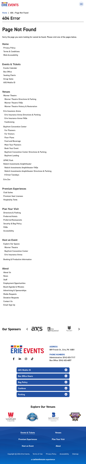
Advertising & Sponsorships (14, 290)
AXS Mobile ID (9, 82)
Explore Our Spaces (11, 244)
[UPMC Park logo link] (75, 417)
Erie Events (10, 4)
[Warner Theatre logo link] (11, 417)
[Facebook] (13, 358)
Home (4, 13)
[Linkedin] (19, 358)
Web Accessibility (10, 55)
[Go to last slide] (27, 329)
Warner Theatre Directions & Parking (20, 99)
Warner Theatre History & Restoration (20, 106)
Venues (6, 91)
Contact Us (7, 301)
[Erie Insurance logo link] (53, 329)
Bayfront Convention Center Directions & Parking (25, 152)
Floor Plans (9, 137)
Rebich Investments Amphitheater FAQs (21, 167)
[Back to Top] (81, 458)
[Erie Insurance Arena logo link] (32, 417)
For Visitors (9, 134)
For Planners (9, 130)
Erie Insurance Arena (12, 111)
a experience (43, 459)
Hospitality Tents (10, 199)
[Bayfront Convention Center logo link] (53, 417)
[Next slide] (79, 329)
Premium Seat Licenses (13, 196)
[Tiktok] (32, 358)
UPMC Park (8, 160)
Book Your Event (11, 148)
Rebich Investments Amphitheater (17, 164)
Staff (5, 279)
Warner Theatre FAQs (13, 102)
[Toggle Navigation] (81, 4)
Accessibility (8, 230)
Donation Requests (11, 297)
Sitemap (75, 454)
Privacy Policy (9, 47)
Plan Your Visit (10, 209)
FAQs (5, 227)
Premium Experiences (14, 188)
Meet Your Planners (12, 144)
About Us (7, 272)
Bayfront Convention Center (15, 126)
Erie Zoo (6, 179)
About (5, 268)
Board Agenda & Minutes (13, 287)
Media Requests (10, 294)
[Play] (79, 322)
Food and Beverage (12, 141)
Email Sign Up (9, 305)
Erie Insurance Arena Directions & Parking (22, 114)
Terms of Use (38, 454)
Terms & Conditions (11, 51)
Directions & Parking (12, 212)
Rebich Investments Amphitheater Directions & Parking (27, 171)
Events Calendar (10, 68)
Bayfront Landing (11, 155)
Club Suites (8, 192)
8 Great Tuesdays (11, 174)
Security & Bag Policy (12, 223)
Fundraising (9, 122)
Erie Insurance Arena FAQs (15, 118)
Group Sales (8, 79)
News (5, 276)
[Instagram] (26, 358)
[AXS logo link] (36, 329)
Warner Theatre (10, 95)
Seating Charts (9, 75)
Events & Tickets (11, 64)
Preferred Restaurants (12, 220)
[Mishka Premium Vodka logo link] (69, 329)
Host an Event (9, 240)
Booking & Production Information (17, 259)
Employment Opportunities (14, 283)
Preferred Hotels (10, 216)
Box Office (7, 71)
